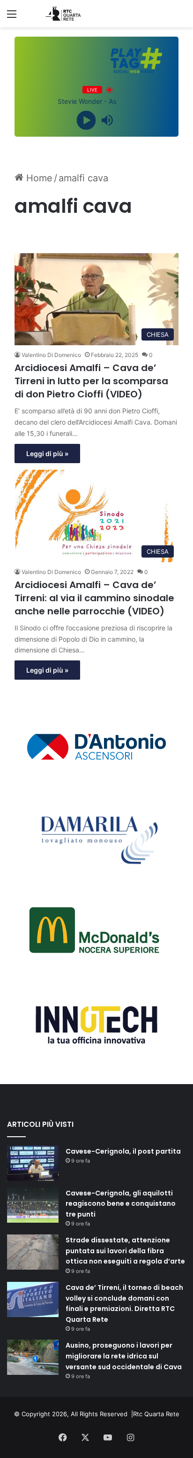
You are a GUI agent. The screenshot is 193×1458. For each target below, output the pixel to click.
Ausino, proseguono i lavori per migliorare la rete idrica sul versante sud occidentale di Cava (124, 1356)
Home (37, 178)
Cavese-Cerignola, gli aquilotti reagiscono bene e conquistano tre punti (121, 1203)
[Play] (86, 120)
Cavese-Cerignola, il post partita (123, 1151)
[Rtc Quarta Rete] (60, 14)
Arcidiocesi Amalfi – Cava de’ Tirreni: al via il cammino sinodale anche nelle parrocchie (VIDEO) (94, 598)
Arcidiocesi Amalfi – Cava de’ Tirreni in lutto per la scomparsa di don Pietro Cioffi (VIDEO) (91, 381)
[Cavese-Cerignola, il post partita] (33, 1163)
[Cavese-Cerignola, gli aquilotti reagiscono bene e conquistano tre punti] (33, 1205)
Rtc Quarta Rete (156, 1414)
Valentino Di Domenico (51, 354)
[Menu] (11, 17)
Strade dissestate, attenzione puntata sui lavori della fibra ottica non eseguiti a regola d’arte (125, 1250)
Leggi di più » (47, 454)
